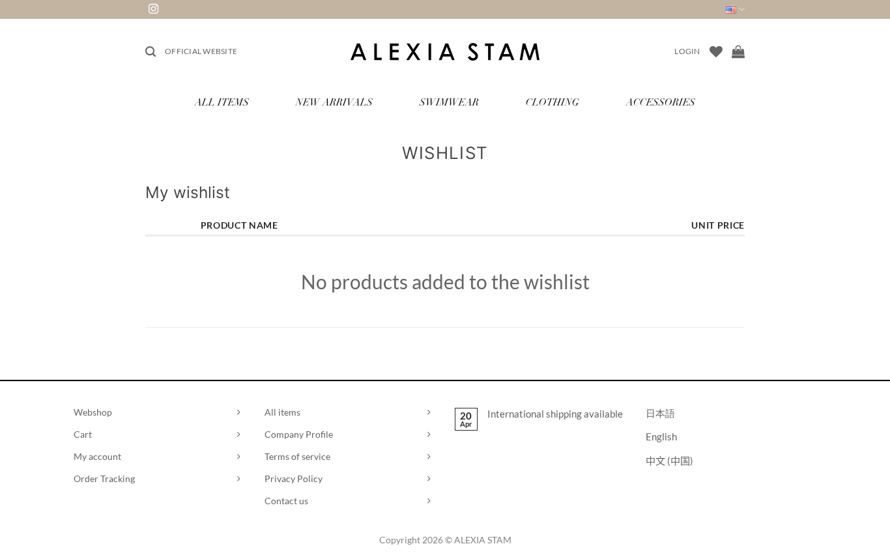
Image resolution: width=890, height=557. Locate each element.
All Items (222, 103)
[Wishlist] (716, 51)
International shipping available (555, 414)
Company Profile (299, 434)
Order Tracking (104, 478)
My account (97, 456)
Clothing (552, 103)
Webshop (93, 412)
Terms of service (297, 456)
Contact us (286, 500)
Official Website (201, 51)
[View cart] (738, 51)
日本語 (660, 413)
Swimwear (449, 103)
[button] (150, 51)
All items (282, 412)
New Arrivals (334, 103)
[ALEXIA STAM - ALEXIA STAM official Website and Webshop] (445, 52)
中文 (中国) (669, 460)
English (661, 436)
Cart (83, 434)
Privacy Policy (294, 478)
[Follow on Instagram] (153, 9)
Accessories (660, 103)
